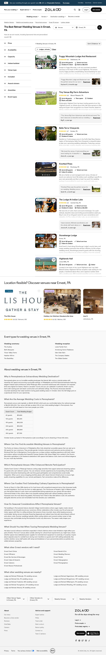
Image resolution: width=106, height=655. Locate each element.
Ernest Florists (58, 557)
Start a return (39, 624)
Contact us (38, 630)
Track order (39, 621)
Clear (54, 49)
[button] (72, 27)
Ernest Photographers (61, 563)
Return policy (39, 627)
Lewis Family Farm (61, 347)
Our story (7, 614)
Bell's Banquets (9, 350)
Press (6, 630)
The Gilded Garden (61, 358)
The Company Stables (62, 355)
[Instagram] (86, 641)
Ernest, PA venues (54, 22)
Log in (77, 620)
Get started (80, 633)
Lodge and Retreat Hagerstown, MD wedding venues (71, 576)
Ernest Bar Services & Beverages (14, 557)
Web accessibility (42, 651)
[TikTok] (89, 641)
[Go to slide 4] (47, 67)
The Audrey (8, 347)
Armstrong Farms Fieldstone (64, 350)
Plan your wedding (10, 10)
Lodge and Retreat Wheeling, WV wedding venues (70, 585)
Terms (13, 651)
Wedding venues (31, 16)
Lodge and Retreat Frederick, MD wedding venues (20, 582)
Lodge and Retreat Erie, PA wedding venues (18, 579)
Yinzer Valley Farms (10, 352)
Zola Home (88, 3)
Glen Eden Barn (60, 352)
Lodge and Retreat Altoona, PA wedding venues (20, 587)
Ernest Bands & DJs (60, 551)
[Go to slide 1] (42, 67)
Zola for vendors (97, 3)
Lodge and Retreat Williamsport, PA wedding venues (71, 582)
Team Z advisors (40, 634)
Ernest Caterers (9, 563)
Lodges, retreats (65, 22)
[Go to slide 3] (46, 67)
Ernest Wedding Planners (62, 554)
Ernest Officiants (9, 554)
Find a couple (37, 10)
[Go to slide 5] (49, 67)
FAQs (37, 618)
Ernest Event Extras (10, 551)
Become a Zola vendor (11, 618)
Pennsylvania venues (41, 22)
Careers (6, 627)
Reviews (7, 621)
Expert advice (24, 10)
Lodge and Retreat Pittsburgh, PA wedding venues (20, 576)
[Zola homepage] (53, 9)
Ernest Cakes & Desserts (12, 560)
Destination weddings (57, 16)
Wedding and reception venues (24, 22)
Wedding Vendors (9, 22)
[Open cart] (79, 9)
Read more (86, 82)
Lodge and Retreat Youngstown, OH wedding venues (21, 585)
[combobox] (85, 27)
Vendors (44, 16)
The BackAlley (8, 358)
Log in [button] (86, 10)
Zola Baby (80, 3)
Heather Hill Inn (9, 355)
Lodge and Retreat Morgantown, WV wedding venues (71, 579)
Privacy (6, 651)
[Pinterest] (79, 641)
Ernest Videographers (61, 560)
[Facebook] (76, 641)
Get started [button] (96, 10)
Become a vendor (74, 16)
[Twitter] (83, 641)
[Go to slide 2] (44, 67)
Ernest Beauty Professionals (13, 566)
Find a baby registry (81, 626)
